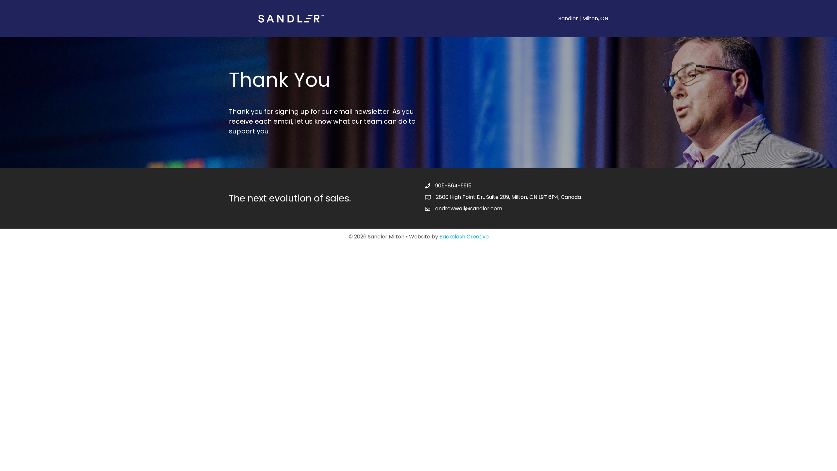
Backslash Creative (464, 236)
